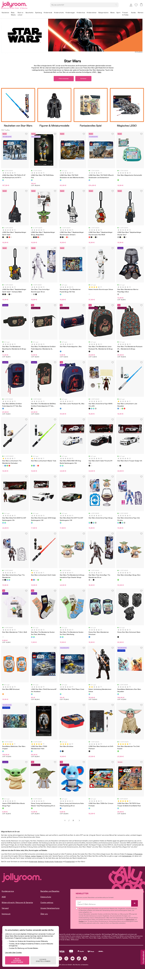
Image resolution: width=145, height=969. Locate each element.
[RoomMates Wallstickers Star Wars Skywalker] (118, 694)
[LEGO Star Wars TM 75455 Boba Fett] (32, 180)
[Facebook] (60, 958)
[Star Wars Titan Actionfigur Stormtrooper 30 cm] (32, 294)
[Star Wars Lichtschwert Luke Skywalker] (118, 408)
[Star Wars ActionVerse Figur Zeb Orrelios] (93, 408)
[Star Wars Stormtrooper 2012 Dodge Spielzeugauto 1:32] (32, 522)
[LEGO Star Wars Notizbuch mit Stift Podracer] (89, 751)
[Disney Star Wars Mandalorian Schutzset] (89, 637)
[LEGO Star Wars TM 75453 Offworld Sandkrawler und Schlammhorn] (89, 180)
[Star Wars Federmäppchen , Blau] (60, 351)
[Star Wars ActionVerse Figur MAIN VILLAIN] (89, 408)
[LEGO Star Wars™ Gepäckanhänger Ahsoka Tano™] (118, 237)
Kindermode (33, 862)
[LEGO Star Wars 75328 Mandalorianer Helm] (32, 751)
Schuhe (129, 854)
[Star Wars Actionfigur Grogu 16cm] (118, 580)
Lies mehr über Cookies (13, 952)
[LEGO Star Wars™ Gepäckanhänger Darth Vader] (3, 237)
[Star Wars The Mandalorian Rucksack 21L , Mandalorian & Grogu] (118, 351)
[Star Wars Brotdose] (60, 751)
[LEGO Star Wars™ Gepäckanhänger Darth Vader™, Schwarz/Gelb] (3, 294)
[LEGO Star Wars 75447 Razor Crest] (60, 694)
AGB (4, 897)
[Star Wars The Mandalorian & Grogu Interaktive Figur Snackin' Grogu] (60, 580)
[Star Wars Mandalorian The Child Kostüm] (118, 751)
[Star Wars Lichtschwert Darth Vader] (124, 408)
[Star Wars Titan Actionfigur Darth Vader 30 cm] (36, 294)
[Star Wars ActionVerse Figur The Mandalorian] (95, 408)
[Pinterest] (85, 958)
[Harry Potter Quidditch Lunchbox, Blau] (62, 751)
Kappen (38, 856)
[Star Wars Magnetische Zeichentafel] (118, 180)
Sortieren (83, 79)
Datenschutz (45, 897)
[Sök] (116, 5)
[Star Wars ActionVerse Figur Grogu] (91, 408)
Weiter (79, 820)
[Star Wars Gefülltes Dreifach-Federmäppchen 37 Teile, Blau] (3, 408)
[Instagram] (66, 958)
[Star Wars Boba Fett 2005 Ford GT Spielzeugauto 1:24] (62, 465)
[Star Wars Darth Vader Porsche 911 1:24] (89, 465)
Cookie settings (46, 902)
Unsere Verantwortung (49, 908)
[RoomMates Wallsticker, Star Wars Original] (3, 751)
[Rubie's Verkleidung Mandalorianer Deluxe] (89, 694)
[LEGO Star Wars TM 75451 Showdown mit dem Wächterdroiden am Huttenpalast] (60, 180)
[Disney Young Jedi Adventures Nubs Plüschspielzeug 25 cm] (60, 808)
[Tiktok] (79, 958)
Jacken (33, 856)
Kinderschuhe (49, 862)
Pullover (27, 856)
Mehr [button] (99, 72)
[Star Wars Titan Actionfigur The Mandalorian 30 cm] (34, 294)
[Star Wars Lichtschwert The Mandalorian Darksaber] (120, 408)
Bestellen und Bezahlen (49, 891)
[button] (136, 5)
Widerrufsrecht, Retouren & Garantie (17, 902)
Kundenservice (8, 891)
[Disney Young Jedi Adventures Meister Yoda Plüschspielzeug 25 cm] (32, 808)
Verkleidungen (126, 856)
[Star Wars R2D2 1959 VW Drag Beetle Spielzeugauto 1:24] (60, 465)
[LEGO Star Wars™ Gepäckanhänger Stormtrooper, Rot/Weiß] (9, 237)
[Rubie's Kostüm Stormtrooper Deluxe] (89, 294)
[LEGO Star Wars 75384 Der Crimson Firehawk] (89, 808)
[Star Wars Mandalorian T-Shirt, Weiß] (3, 637)
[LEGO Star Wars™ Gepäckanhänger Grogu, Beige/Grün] (5, 237)
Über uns (44, 914)
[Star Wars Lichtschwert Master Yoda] (122, 408)
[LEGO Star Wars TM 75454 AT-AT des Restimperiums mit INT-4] (3, 180)
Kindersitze (58, 862)
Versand (5, 908)
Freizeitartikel (70, 862)
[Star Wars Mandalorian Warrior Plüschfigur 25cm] (118, 294)
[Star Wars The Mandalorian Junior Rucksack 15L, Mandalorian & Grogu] (89, 351)
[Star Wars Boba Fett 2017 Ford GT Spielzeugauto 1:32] (60, 522)
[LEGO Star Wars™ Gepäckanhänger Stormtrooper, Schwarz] (7, 237)
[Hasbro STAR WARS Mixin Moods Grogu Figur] (3, 808)
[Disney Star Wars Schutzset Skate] (118, 637)
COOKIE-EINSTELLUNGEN (43, 960)
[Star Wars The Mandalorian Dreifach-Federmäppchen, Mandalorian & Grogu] (32, 351)
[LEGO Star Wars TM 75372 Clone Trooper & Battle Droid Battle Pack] (118, 808)
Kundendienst (143, 957)
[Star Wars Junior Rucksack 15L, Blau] (60, 408)
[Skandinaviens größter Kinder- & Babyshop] (14, 4)
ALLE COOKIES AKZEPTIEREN (17, 960)
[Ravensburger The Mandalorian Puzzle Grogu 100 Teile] (60, 294)
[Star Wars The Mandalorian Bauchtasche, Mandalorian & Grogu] (3, 351)
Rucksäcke (138, 854)
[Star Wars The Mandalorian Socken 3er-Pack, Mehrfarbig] (32, 637)
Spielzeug (41, 862)
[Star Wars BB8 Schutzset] (3, 694)
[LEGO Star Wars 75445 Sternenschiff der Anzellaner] (32, 694)
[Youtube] (73, 958)
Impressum (6, 914)
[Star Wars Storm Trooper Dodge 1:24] (91, 465)
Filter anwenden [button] (64, 79)
